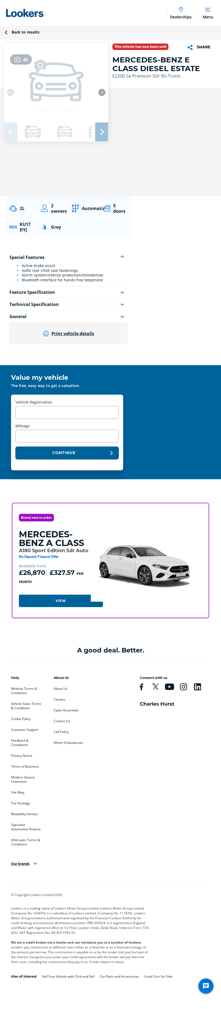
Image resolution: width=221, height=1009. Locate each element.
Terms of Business (25, 766)
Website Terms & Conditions (24, 691)
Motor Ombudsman (68, 743)
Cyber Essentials (66, 710)
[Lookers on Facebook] (144, 686)
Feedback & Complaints (20, 742)
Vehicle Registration (33, 402)
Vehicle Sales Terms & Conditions (26, 706)
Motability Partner (24, 814)
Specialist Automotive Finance (26, 827)
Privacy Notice (21, 756)
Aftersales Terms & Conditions (25, 842)
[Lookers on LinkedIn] (200, 686)
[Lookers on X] (158, 686)
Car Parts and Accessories (119, 976)
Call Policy (61, 732)
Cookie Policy (21, 719)
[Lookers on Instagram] (186, 686)
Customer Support (25, 730)
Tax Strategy (20, 803)
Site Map (17, 792)
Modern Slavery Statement (23, 779)
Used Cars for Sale (158, 976)
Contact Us (62, 721)
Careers (60, 699)
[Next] (102, 92)
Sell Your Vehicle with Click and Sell (68, 976)
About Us (60, 689)
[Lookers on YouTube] (172, 686)
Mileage (22, 425)
